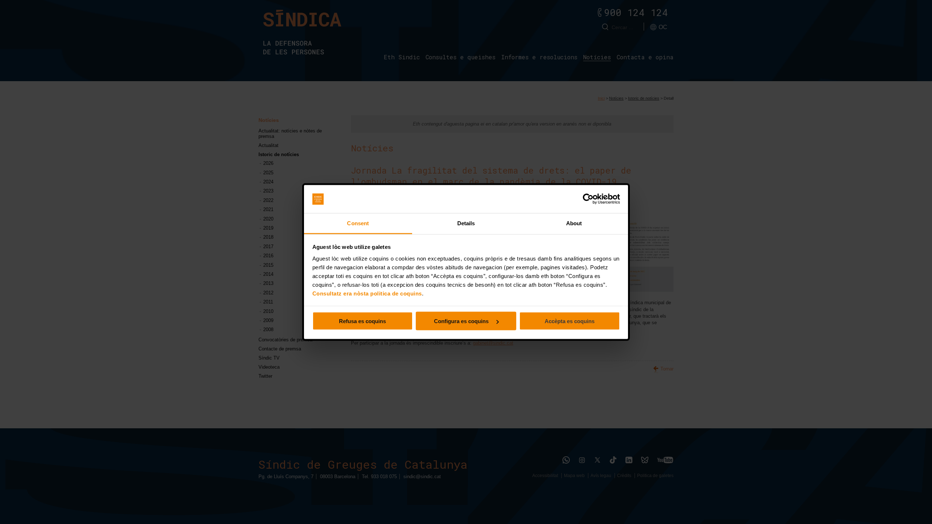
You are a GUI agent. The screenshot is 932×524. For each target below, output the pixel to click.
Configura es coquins (462, 321)
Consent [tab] (358, 223)
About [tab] (574, 223)
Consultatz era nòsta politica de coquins (367, 293)
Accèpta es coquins (570, 321)
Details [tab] (466, 223)
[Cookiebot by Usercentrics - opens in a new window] (588, 199)
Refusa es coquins (362, 321)
